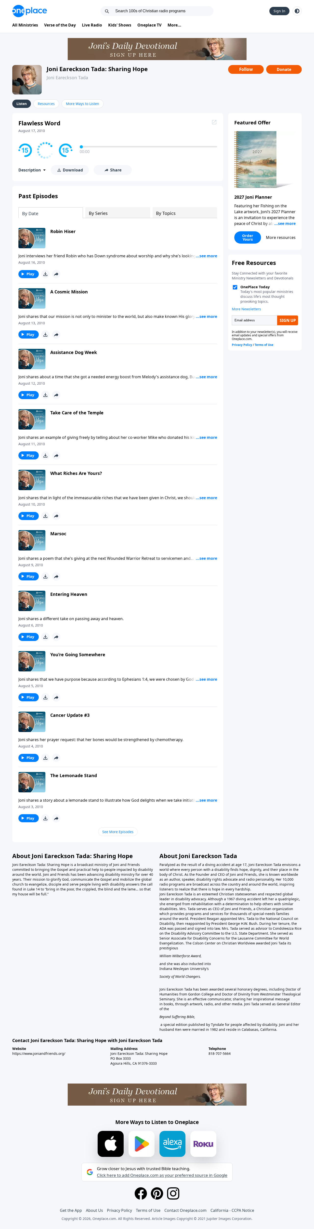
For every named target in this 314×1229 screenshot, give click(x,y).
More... (174, 25)
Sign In (279, 11)
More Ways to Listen (82, 103)
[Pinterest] (157, 1193)
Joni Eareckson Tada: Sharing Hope (97, 69)
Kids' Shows (119, 25)
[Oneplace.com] (29, 11)
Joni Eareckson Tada (67, 77)
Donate (284, 69)
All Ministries (25, 25)
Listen (21, 103)
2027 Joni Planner (253, 197)
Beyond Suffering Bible (176, 1016)
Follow (246, 69)
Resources (46, 103)
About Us (94, 1210)
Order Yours (247, 237)
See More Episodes (117, 831)
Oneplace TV (149, 25)
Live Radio (92, 25)
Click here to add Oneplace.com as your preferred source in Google (162, 1175)
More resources (281, 237)
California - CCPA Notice (232, 1210)
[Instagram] (173, 1193)
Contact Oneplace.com (185, 1210)
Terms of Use (148, 1210)
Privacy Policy (119, 1210)
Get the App (71, 1210)
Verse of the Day (60, 25)
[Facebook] (141, 1193)
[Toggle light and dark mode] (297, 11)
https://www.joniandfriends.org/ (38, 1053)
